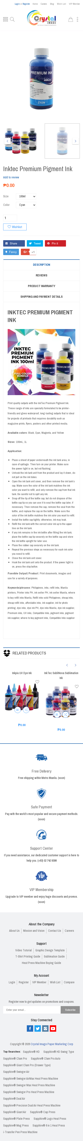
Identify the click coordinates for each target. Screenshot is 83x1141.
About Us (14, 930)
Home (35, 4)
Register (26, 4)
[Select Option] (17, 710)
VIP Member (74, 4)
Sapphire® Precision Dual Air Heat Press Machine (31, 1105)
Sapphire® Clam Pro (15, 1058)
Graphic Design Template (50, 950)
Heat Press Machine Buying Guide (41, 963)
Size (6, 196)
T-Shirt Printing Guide (27, 956)
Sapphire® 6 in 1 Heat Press (49, 1125)
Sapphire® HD (31, 1051)
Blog (52, 4)
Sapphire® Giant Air (14, 1112)
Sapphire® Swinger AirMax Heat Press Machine (30, 1078)
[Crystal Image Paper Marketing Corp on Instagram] (45, 1028)
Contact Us (54, 930)
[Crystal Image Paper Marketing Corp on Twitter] (37, 1028)
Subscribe (70, 1009)
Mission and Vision (33, 930)
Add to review (11, 177)
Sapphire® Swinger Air (16, 1072)
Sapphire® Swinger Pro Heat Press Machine (28, 1092)
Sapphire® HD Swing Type (58, 1051)
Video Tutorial (23, 950)
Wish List (61, 4)
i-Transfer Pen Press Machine (20, 1132)
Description (41, 264)
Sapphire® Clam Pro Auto (45, 1058)
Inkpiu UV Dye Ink (22, 673)
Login (17, 4)
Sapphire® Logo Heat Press (50, 1118)
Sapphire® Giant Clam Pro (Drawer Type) (27, 1065)
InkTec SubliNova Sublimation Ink (61, 675)
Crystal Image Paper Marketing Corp (52, 1044)
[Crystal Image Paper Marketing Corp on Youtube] (53, 1028)
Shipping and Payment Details (41, 296)
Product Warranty (41, 286)
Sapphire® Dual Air (14, 1098)
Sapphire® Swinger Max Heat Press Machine (29, 1085)
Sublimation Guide (54, 956)
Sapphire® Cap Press (42, 1112)
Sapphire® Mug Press (16, 1125)
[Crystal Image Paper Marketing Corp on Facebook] (30, 1028)
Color (6, 205)
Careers (44, 4)
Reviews (41, 275)
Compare (69, 982)
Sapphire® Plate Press (16, 1118)
